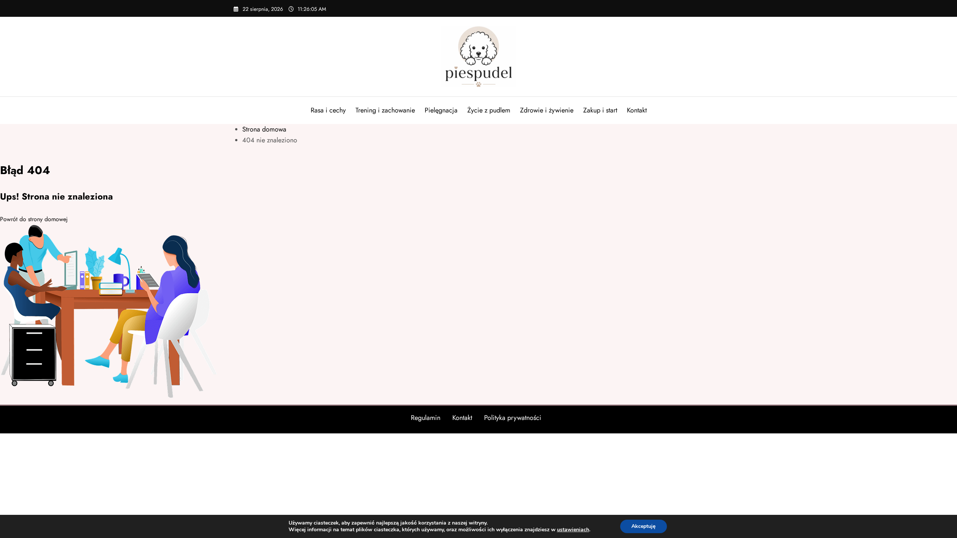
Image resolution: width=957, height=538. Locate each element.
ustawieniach (573, 529)
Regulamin (425, 418)
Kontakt (637, 110)
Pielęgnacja (441, 110)
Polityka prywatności (512, 418)
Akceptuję (643, 526)
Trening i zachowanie (385, 110)
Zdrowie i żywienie (546, 110)
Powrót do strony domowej (34, 219)
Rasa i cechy (328, 110)
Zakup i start (600, 110)
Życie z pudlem (488, 110)
